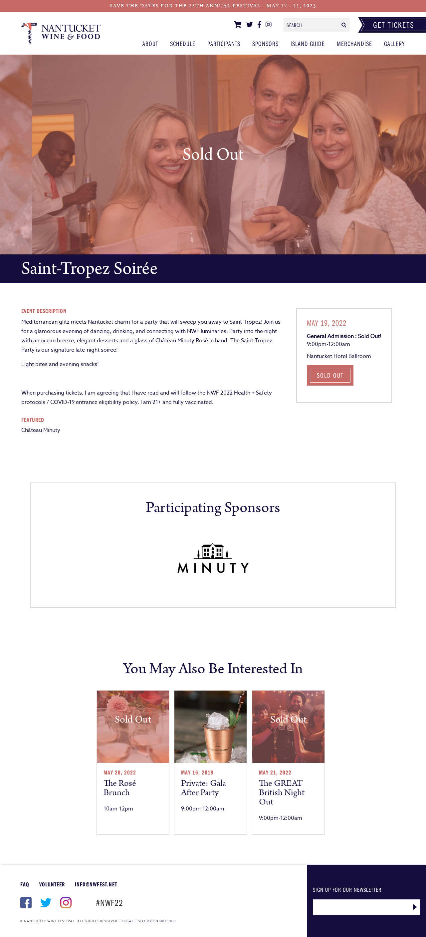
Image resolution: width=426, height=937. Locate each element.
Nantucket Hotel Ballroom (339, 356)
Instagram (65, 902)
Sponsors (265, 43)
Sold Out (330, 375)
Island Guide (308, 43)
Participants (223, 43)
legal (128, 921)
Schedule (182, 43)
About (150, 43)
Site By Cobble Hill (157, 921)
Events (61, 33)
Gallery (394, 43)
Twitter (45, 902)
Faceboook (25, 902)
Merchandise (354, 43)
